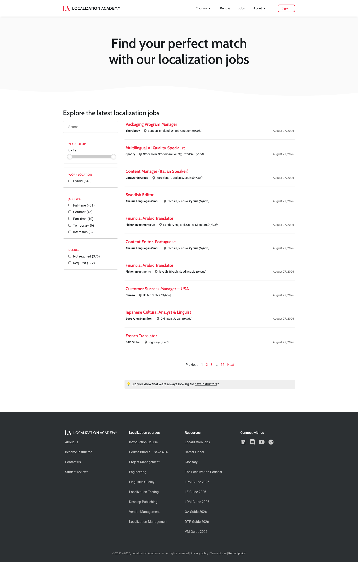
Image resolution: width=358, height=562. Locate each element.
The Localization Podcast (203, 472)
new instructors (206, 384)
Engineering (137, 472)
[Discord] (252, 442)
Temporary (83, 225)
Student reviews (76, 472)
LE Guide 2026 (195, 492)
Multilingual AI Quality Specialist (155, 147)
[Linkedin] (243, 442)
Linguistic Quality (142, 482)
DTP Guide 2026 (197, 522)
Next (230, 365)
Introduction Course (143, 442)
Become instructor (78, 452)
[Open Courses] (209, 8)
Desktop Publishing (143, 502)
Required (84, 263)
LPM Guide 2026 (197, 482)
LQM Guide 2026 (197, 502)
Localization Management (148, 522)
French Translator (141, 335)
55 (222, 365)
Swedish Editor (140, 194)
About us (71, 442)
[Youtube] (261, 442)
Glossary (191, 462)
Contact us (73, 462)
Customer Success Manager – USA (157, 288)
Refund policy (237, 553)
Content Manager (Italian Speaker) (157, 171)
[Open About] (264, 8)
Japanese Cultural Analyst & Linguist (158, 312)
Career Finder (194, 452)
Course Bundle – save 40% (148, 452)
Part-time (83, 219)
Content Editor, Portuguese (151, 241)
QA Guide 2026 (196, 512)
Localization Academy (96, 8)
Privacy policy (199, 553)
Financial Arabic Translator (149, 218)
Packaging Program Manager (151, 124)
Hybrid (82, 181)
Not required (86, 256)
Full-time (84, 205)
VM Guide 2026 (196, 532)
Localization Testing (144, 492)
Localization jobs (197, 442)
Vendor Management (144, 512)
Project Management (144, 462)
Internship (83, 232)
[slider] (69, 156)
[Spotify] (270, 442)
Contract (83, 212)
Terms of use (218, 553)
